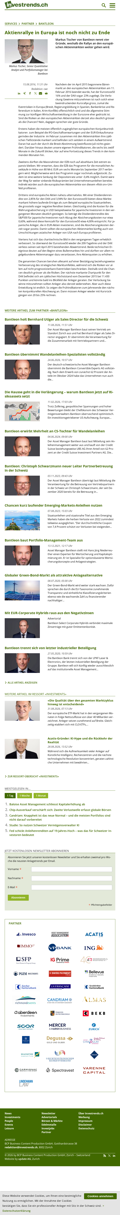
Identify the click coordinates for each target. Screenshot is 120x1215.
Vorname (14, 869)
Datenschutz (86, 1128)
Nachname (15, 878)
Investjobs (48, 1128)
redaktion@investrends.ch (21, 1147)
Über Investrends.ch (90, 1113)
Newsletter (48, 1113)
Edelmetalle (49, 1124)
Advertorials (49, 1117)
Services (11, 23)
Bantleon (46, 23)
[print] (45, 95)
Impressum (85, 1121)
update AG (24, 1159)
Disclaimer (85, 1124)
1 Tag (10, 795)
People (9, 1121)
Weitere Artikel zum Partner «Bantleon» (36, 310)
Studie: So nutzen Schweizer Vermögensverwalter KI (44, 825)
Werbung (84, 1117)
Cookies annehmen (100, 1196)
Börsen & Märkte (52, 1121)
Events (9, 1124)
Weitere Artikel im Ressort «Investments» (35, 694)
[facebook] (28, 95)
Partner (28, 23)
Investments (12, 1117)
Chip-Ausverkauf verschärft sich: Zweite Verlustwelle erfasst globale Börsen (60, 810)
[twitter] (34, 95)
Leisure (9, 1128)
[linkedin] (17, 95)
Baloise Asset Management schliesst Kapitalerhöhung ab (47, 804)
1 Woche (25, 795)
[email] (39, 95)
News (8, 1113)
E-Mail (13, 887)
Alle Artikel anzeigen (22, 682)
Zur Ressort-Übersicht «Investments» (33, 776)
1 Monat (41, 795)
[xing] (23, 95)
